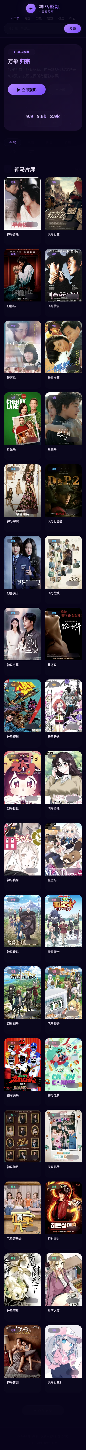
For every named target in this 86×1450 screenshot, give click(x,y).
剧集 (39, 18)
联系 (55, 1443)
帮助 (39, 1443)
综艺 (72, 18)
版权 (47, 1443)
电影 (28, 18)
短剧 (50, 18)
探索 (72, 29)
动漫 (61, 18)
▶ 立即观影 (27, 90)
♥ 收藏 (60, 90)
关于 (31, 1443)
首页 (17, 18)
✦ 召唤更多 (43, 1410)
